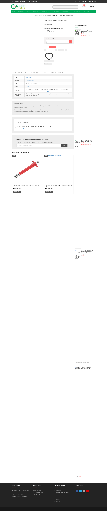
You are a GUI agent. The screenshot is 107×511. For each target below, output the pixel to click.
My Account (58, 490)
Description (34, 72)
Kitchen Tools (60, 28)
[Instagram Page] (84, 491)
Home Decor (65, 11)
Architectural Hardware (24, 11)
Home (13, 11)
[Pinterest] (66, 50)
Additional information (20, 72)
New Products (37, 490)
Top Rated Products (38, 494)
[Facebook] (56, 50)
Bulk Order (86, 11)
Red (27, 77)
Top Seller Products (38, 492)
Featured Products (38, 497)
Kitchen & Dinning (46, 11)
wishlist (84, 6)
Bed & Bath (56, 11)
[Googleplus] (62, 50)
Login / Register (92, 1)
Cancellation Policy (60, 494)
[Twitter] (59, 50)
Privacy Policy (59, 499)
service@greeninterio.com (21, 496)
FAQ (79, 1)
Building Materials (76, 11)
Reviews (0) (44, 72)
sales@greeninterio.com (51, 91)
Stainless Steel (30, 80)
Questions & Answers (56, 72)
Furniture (35, 11)
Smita (27, 86)
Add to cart (52, 47)
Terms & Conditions (60, 497)
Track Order (84, 1)
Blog (76, 1)
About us (58, 501)
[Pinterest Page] (87, 491)
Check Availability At (50, 38)
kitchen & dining (53, 28)
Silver (30, 77)
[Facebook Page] (77, 491)
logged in (24, 128)
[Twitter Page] (80, 491)
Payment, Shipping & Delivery (62, 492)
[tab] (20, 72)
